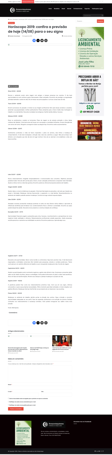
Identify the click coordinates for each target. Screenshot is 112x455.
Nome (10, 384)
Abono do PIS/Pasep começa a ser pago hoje (39, 348)
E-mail (10, 391)
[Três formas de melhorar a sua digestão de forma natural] (62, 340)
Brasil (63, 8)
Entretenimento (78, 8)
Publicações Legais (97, 8)
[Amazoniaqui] (20, 10)
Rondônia (56, 8)
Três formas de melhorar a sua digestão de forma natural (61, 348)
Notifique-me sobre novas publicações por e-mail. (22, 405)
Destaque (15, 19)
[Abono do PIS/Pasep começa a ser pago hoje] (40, 340)
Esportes (87, 8)
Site (42, 391)
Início (10, 19)
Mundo (69, 8)
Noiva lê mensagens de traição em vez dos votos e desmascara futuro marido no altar (17, 349)
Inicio (50, 8)
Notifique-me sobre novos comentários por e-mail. (22, 401)
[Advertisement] (40, 157)
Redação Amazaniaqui (14, 36)
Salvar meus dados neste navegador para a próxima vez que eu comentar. (28, 398)
